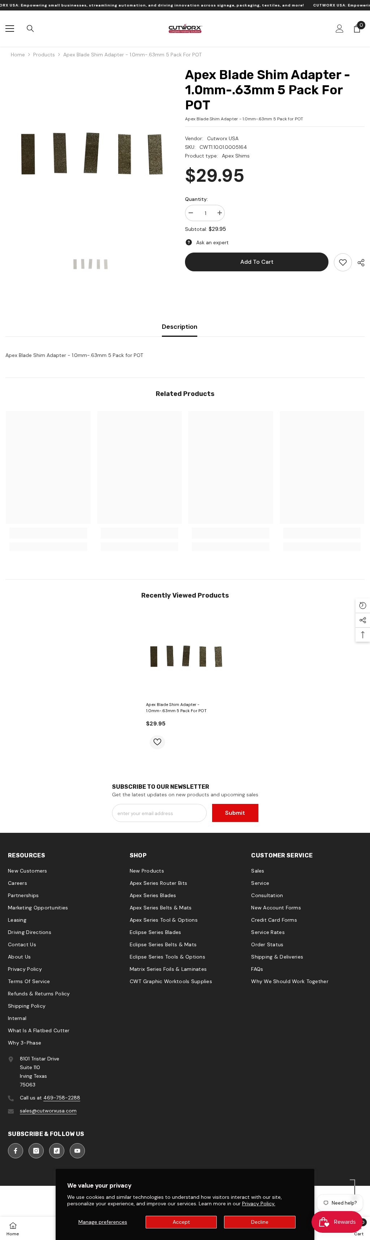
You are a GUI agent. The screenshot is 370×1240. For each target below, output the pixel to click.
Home (18, 54)
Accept (181, 1222)
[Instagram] (36, 1150)
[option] (89, 151)
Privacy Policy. (258, 1203)
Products (44, 54)
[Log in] (340, 29)
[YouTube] (77, 1150)
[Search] (30, 28)
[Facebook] (15, 1150)
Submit (235, 813)
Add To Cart (257, 262)
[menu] (9, 28)
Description (179, 326)
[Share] (358, 262)
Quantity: (196, 199)
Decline (259, 1222)
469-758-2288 (61, 1097)
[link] (343, 262)
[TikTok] (56, 1150)
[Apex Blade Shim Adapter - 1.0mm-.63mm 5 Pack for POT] (185, 655)
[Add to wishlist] (157, 742)
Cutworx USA (222, 138)
